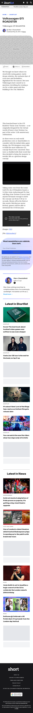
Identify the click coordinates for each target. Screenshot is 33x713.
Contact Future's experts (16, 677)
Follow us (17, 66)
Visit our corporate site (21, 703)
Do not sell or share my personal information (16, 688)
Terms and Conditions (16, 680)
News (24, 31)
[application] (16, 172)
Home (4, 14)
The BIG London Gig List (20, 7)
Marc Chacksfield (14, 30)
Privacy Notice (26, 258)
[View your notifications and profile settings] (23, 2)
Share (6, 66)
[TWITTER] (15, 283)
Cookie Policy (16, 685)
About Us (16, 674)
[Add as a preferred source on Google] (16, 694)
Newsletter (27, 66)
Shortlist (13, 14)
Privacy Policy (16, 683)
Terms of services (24, 257)
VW (10, 229)
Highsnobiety (10, 233)
